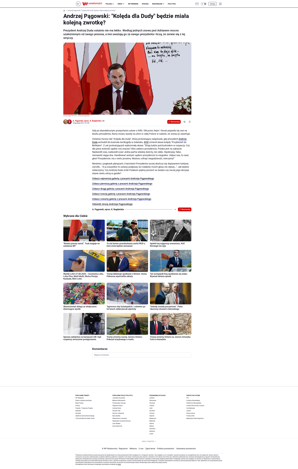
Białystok (152, 421)
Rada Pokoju (79, 403)
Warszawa (152, 400)
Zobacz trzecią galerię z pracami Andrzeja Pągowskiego (121, 193)
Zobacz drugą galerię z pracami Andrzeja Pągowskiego (120, 188)
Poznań (151, 413)
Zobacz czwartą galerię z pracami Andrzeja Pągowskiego (121, 199)
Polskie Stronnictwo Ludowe (195, 405)
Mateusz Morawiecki (118, 400)
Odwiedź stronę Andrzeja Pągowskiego (112, 204)
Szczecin (152, 411)
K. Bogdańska (96, 121)
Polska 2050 (190, 416)
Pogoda (145, 4)
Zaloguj (212, 4)
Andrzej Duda (116, 408)
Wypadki (78, 411)
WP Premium (133, 4)
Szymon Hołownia (118, 413)
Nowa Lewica (190, 413)
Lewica (188, 411)
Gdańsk (151, 416)
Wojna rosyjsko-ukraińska (83, 400)
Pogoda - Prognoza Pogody (84, 408)
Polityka (172, 4)
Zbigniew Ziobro (117, 405)
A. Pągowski (78, 121)
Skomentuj (175, 122)
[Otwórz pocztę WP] (197, 4)
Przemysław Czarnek (119, 403)
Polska (109, 4)
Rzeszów (152, 431)
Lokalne (151, 398)
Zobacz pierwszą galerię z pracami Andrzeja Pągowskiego (122, 183)
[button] (204, 3)
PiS (187, 398)
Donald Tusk (116, 411)
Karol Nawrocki (117, 426)
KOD (146, 142)
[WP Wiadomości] (94, 4)
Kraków (151, 405)
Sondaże (78, 413)
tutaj (119, 464)
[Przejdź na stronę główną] (78, 5)
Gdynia (151, 423)
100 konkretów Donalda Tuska (85, 418)
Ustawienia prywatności (185, 448)
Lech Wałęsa (116, 423)
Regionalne (157, 4)
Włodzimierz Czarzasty (119, 418)
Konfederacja (190, 408)
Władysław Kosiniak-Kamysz (121, 421)
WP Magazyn (79, 398)
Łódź (150, 408)
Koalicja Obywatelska (193, 400)
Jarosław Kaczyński (118, 398)
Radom (151, 426)
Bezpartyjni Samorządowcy (195, 418)
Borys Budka (116, 416)
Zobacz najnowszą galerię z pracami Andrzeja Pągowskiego (123, 178)
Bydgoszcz (152, 418)
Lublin (151, 434)
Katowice (152, 428)
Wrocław (152, 403)
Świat (120, 4)
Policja (77, 405)
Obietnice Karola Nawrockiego (84, 416)
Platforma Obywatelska (193, 403)
